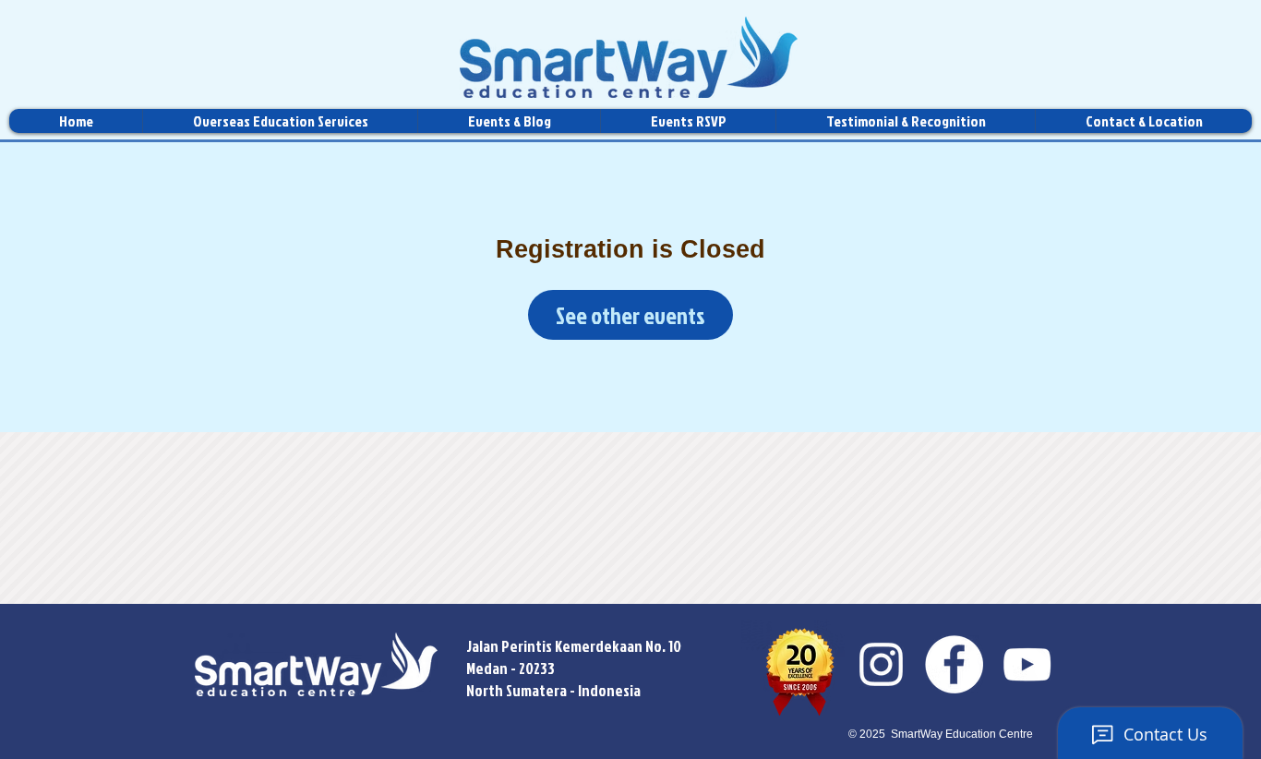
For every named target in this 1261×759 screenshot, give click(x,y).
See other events (630, 315)
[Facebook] (954, 664)
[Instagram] (881, 664)
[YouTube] (1027, 664)
